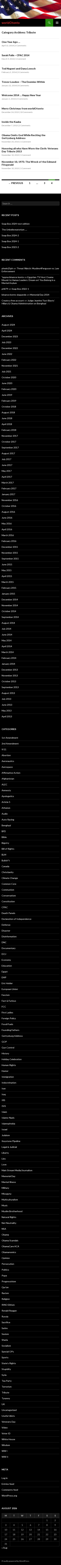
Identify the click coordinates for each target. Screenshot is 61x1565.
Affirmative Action (11, 772)
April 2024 (7, 330)
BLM (4, 854)
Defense (6, 924)
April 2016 (7, 529)
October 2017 (9, 441)
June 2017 (7, 465)
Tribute (5, 1392)
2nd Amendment (10, 743)
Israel (4, 1129)
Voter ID (6, 1433)
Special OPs (8, 1351)
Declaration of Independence (16, 919)
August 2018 (8, 412)
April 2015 (7, 576)
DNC (4, 942)
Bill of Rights (8, 848)
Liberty (5, 1152)
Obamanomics (9, 1252)
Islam (4, 1111)
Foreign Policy (9, 1018)
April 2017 (7, 476)
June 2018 (7, 418)
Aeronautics (8, 761)
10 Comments (26, 112)
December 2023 (10, 336)
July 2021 (6, 371)
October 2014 (9, 611)
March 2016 (8, 535)
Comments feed (10, 1489)
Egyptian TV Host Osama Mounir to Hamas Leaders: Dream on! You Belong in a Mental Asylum (28, 280)
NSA (4, 1228)
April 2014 (7, 646)
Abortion (6, 755)
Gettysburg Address (12, 1035)
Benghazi (6, 825)
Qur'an (5, 1287)
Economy (6, 959)
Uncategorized (9, 1410)
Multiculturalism (10, 1199)
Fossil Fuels (7, 1024)
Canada (5, 866)
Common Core (9, 883)
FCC (4, 1006)
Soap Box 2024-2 (10, 235)
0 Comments (23, 85)
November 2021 (10, 365)
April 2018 (7, 424)
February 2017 (9, 488)
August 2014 (8, 622)
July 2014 (6, 628)
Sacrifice (6, 1322)
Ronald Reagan (9, 1310)
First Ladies (7, 1012)
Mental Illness (9, 1182)
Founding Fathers (10, 1030)
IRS (3, 1100)
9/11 (4, 749)
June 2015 (7, 564)
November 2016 (10, 500)
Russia (5, 1316)
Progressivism (9, 1281)
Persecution (8, 1263)
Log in (5, 1478)
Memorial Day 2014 (39, 294)
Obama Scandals (10, 1240)
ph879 (5, 288)
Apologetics (8, 796)
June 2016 (7, 517)
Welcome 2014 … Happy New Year (21, 95)
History (5, 1053)
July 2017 (6, 459)
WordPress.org (9, 1495)
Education (7, 965)
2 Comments (22, 99)
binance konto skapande (14, 294)
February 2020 (9, 389)
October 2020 (9, 377)
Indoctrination (9, 1082)
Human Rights (9, 1065)
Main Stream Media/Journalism (17, 1170)
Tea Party (7, 1380)
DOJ (4, 954)
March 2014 (8, 652)
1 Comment (20, 59)
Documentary (8, 948)
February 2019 (9, 400)
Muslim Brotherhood (12, 1211)
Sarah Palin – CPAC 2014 (15, 55)
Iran (4, 1088)
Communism (8, 889)
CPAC (5, 907)
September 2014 (10, 617)
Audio (5, 813)
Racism (5, 1293)
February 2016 (9, 541)
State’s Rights (9, 1363)
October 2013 (9, 681)
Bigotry (5, 843)
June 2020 (7, 383)
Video (5, 1427)
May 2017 (7, 470)
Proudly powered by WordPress (15, 1561)
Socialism (6, 1345)
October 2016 (9, 506)
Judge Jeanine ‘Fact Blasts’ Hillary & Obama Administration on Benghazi (28, 302)
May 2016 (7, 523)
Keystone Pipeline (11, 1141)
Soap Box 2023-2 (10, 247)
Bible (4, 837)
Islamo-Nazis (8, 1117)
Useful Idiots (8, 1415)
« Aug (4, 1547)
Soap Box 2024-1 (10, 241)
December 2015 (10, 546)
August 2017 (8, 453)
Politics (5, 1269)
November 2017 (10, 435)
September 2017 (10, 447)
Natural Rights (9, 1217)
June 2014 (7, 634)
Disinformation (9, 936)
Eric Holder (7, 983)
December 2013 (10, 669)
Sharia (5, 1339)
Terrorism (7, 1386)
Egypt (5, 971)
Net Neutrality (9, 1223)
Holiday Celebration (12, 1059)
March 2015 (8, 582)
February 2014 (9, 658)
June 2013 (7, 704)
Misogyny (6, 1193)
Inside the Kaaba (11, 121)
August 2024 (8, 324)
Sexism (5, 1334)
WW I (4, 1451)
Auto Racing (8, 819)
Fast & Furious (9, 1000)
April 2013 (7, 716)
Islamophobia (8, 1123)
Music (5, 1205)
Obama (5, 1234)
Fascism (6, 995)
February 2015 (9, 587)
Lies (4, 1158)
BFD (4, 831)
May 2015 (7, 570)
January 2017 (8, 494)
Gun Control (8, 1047)
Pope (4, 1275)
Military (5, 1187)
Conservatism (9, 895)
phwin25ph (7, 268)
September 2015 (10, 558)
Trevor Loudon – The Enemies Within (23, 81)
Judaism (6, 1135)
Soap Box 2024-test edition (16, 223)
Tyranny (6, 1398)
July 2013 (6, 698)
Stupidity (6, 1369)
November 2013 (10, 675)
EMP (4, 977)
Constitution (8, 901)
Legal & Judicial (9, 1147)
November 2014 (10, 605)
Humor (5, 1071)
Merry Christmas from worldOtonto (23, 108)
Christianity (8, 872)
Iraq (4, 1094)
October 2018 (9, 406)
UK (3, 1404)
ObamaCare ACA (10, 1246)
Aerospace (7, 767)
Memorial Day (8, 1176)
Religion (6, 1299)
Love (4, 1164)
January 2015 (8, 593)
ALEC (4, 784)
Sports (5, 1357)
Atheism (6, 807)
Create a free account (13, 300)
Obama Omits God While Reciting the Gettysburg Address (23, 136)
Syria (4, 1375)
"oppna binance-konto (13, 277)
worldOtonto (11, 23)
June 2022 (7, 354)
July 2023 (6, 342)
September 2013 (10, 687)
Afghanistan (8, 778)
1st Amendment (10, 737)
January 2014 (8, 663)
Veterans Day (8, 1421)
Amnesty (6, 790)
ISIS (4, 1106)
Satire (5, 1328)
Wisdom (6, 1445)
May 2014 (7, 640)
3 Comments (20, 45)
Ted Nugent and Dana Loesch (19, 68)
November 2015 (10, 552)
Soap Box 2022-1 (20, 288)
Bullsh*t (6, 860)
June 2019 (7, 394)
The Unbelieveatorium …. (14, 229)
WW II (5, 1456)
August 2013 (8, 693)
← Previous (15, 183)
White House (8, 1439)
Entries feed (8, 1484)
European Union (10, 989)
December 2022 (10, 348)
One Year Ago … (11, 41)
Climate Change (10, 878)
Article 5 (6, 802)
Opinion (6, 1258)
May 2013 (7, 710)
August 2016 (8, 511)
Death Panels (8, 913)
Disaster (6, 930)
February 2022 (9, 359)
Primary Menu (57, 23)
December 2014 (10, 599)
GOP (4, 1041)
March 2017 (8, 482)
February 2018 (9, 430)
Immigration (8, 1076)
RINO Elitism (8, 1304)
